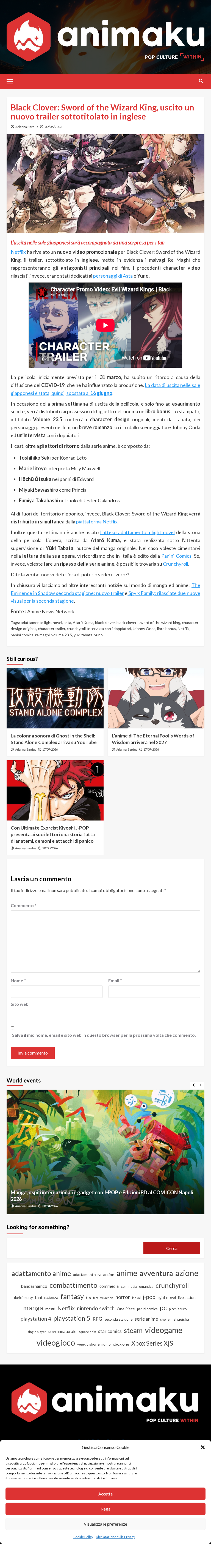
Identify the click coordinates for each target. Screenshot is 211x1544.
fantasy (72, 1296)
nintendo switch (96, 1308)
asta (67, 622)
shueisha (181, 1319)
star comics (110, 1331)
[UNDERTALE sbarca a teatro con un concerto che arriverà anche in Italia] (105, 1152)
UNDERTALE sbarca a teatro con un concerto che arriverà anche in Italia (90, 1199)
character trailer (51, 628)
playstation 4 (36, 1318)
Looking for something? (38, 1227)
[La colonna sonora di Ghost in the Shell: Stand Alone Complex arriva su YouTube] (55, 698)
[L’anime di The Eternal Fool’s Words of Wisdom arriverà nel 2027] (156, 698)
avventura (156, 1273)
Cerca (171, 1248)
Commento (24, 905)
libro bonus (166, 628)
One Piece (126, 1308)
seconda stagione (118, 1319)
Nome (18, 980)
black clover (105, 622)
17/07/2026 (50, 749)
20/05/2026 (50, 848)
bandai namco (34, 1286)
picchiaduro (178, 1309)
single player (36, 1332)
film (88, 1298)
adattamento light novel (41, 622)
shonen (165, 1319)
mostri (50, 1309)
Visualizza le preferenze (105, 1524)
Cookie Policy (83, 1537)
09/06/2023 (53, 127)
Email (115, 980)
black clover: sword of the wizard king (148, 622)
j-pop (149, 1297)
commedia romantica (137, 1286)
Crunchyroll (175, 564)
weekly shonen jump (94, 1344)
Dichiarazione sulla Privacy (115, 1537)
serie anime (146, 1319)
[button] (203, 1447)
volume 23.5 (61, 635)
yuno (98, 635)
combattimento (73, 1285)
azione (186, 1273)
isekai (136, 1298)
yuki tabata (83, 635)
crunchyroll (76, 628)
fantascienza (46, 1297)
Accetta (105, 1493)
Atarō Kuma (83, 622)
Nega (105, 1508)
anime (126, 1273)
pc (163, 1307)
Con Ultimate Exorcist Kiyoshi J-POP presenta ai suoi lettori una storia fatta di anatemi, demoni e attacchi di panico (53, 834)
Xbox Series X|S (152, 1343)
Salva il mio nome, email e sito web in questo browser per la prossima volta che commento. (104, 1035)
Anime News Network (51, 611)
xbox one (121, 1344)
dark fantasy (23, 1298)
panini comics (22, 635)
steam (133, 1330)
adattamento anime (41, 1273)
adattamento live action (93, 1274)
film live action (103, 1298)
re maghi (42, 635)
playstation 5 (71, 1318)
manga (33, 1308)
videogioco (56, 1342)
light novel (167, 1297)
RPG (97, 1319)
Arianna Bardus (26, 127)
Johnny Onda (144, 628)
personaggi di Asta (112, 276)
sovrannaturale (62, 1331)
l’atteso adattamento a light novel (137, 532)
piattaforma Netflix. (97, 522)
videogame (163, 1330)
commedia (109, 1286)
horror (122, 1297)
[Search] (201, 81)
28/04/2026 (50, 1206)
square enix (87, 1332)
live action (187, 1297)
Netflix (18, 252)
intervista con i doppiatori (109, 628)
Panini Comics (176, 556)
